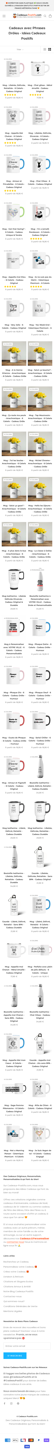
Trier (19, 49)
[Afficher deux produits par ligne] (49, 49)
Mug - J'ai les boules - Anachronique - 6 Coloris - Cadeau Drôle (14, 463)
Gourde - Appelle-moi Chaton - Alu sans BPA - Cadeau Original (40, 1063)
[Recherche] (45, 16)
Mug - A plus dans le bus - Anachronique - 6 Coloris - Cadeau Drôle (14, 554)
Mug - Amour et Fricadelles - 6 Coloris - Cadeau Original (14, 184)
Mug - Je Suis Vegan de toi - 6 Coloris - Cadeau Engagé (40, 1153)
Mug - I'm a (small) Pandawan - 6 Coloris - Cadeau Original (40, 232)
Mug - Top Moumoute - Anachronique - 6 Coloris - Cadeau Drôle (40, 418)
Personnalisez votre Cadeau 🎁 (20, 1266)
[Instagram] (11, 1403)
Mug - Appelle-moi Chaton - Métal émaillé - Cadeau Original (14, 970)
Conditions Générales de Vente (20, 1306)
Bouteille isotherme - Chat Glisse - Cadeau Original (40, 1015)
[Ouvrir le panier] (50, 15)
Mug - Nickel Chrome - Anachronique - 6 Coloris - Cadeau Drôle (40, 463)
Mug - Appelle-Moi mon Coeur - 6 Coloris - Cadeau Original (14, 1063)
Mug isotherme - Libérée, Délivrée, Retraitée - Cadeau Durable (40, 831)
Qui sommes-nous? (13, 1301)
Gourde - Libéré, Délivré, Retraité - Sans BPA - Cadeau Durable (14, 924)
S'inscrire (15, 1356)
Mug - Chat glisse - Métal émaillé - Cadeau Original (40, 88)
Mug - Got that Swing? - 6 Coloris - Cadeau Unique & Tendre (14, 232)
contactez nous (15, 1241)
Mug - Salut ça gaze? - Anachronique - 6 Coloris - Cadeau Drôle (14, 508)
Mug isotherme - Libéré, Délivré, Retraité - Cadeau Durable (14, 831)
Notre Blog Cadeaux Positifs (18, 1291)
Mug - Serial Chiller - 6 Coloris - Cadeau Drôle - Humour (40, 740)
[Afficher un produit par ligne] (44, 49)
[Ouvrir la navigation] (4, 16)
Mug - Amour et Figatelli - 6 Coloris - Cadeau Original (14, 786)
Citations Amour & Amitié (17, 1286)
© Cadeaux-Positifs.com (27, 1416)
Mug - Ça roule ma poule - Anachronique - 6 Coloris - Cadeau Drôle (14, 418)
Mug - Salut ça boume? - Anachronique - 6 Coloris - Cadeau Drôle (40, 373)
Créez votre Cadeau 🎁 (16, 1271)
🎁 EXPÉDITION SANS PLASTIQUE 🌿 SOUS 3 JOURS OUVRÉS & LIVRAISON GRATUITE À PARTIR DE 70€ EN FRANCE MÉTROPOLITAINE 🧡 (27, 5)
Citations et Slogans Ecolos (18, 1281)
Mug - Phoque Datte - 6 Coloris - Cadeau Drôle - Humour (40, 647)
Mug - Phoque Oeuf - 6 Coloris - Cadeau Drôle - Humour (40, 695)
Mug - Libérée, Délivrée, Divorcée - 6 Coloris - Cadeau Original (40, 136)
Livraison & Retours (13, 1276)
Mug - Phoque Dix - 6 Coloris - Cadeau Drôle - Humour (14, 695)
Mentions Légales (12, 1311)
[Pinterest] (18, 1403)
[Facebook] (4, 1403)
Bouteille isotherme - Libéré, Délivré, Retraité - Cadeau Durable (40, 786)
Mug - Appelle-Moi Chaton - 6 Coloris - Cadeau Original (14, 136)
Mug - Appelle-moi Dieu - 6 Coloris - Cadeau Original (14, 280)
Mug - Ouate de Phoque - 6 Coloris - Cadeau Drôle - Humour (14, 740)
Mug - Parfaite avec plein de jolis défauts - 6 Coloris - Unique (40, 970)
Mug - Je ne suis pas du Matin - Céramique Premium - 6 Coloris (40, 280)
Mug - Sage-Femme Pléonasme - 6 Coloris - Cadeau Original (14, 1108)
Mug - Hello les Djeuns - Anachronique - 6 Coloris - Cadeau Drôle (40, 508)
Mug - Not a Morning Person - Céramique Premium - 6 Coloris (14, 1153)
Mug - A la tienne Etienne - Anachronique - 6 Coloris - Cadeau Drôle (14, 373)
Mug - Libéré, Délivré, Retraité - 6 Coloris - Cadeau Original (40, 924)
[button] (10, 94)
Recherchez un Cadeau (16, 1261)
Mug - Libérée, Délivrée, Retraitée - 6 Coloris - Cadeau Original (14, 88)
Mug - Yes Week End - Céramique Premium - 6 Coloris (40, 328)
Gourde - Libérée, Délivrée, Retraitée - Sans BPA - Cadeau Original (40, 876)
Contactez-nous (12, 1296)
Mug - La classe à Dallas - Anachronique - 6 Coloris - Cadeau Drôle (40, 554)
